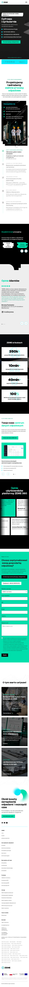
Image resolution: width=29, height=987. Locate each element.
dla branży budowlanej (5, 848)
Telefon (3, 616)
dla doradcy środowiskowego (7, 868)
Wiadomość (4, 623)
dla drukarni (3, 853)
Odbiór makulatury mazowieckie (6, 953)
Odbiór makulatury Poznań (14, 955)
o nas (2, 833)
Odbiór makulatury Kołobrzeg (14, 950)
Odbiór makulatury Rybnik (5, 957)
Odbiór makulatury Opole (5, 955)
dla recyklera (3, 870)
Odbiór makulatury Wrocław (5, 962)
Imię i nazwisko (5, 595)
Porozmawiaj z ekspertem (11, 42)
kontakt (2, 835)
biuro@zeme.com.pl (5, 925)
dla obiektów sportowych (6, 850)
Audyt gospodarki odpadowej (7, 895)
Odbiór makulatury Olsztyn (16, 953)
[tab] (14, 155)
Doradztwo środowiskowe (6, 897)
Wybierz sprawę (6, 588)
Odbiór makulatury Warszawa (6, 960)
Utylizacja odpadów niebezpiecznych (8, 902)
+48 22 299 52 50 (5, 922)
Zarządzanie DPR (4, 880)
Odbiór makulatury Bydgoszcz (6, 945)
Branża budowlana (22, 245)
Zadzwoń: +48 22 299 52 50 (11, 583)
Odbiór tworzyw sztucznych (6, 905)
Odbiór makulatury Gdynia (5, 948)
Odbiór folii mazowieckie (5, 941)
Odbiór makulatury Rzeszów (14, 957)
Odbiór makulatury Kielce (5, 950)
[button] (26, 2)
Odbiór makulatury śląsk (24, 957)
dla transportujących (5, 855)
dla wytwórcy (4, 862)
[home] (4, 2)
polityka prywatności (5, 838)
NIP (2, 602)
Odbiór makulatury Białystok (5, 943)
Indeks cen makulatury (5, 877)
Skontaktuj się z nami (8, 816)
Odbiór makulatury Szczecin (5, 959)
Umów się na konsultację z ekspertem (14, 577)
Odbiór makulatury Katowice (14, 948)
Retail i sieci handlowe (8, 245)
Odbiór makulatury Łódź (5, 952)
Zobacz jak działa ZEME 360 (10, 437)
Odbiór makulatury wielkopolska (16, 960)
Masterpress (4, 915)
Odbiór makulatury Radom (23, 955)
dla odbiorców (4, 865)
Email (2, 609)
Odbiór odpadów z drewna (6, 900)
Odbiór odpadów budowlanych (7, 892)
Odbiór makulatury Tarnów (15, 959)
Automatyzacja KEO (5, 885)
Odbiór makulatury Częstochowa (17, 945)
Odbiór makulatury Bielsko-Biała (16, 943)
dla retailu (3, 845)
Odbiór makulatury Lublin (14, 952)
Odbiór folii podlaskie (12, 941)
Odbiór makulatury (5, 908)
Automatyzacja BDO (5, 882)
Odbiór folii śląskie (19, 941)
